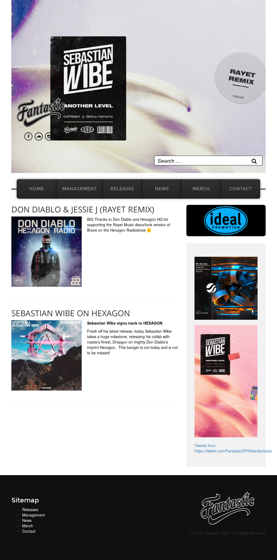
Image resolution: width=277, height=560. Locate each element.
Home (36, 188)
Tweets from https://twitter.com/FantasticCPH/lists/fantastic (233, 448)
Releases (122, 188)
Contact (240, 188)
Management (79, 188)
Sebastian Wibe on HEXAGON (70, 313)
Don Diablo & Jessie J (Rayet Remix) (82, 209)
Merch (201, 188)
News (162, 188)
